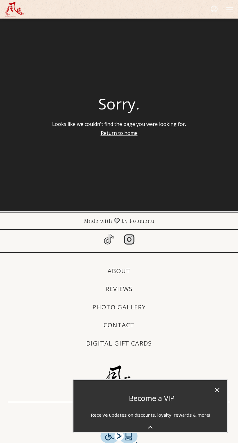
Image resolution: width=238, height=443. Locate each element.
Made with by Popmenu (79, 221)
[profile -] (214, 9)
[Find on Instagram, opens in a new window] (129, 241)
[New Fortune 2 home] (32, 9)
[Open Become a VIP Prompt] (150, 427)
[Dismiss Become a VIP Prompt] (217, 390)
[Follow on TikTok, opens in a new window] (108, 241)
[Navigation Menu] (229, 9)
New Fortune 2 (119, 379)
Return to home (119, 133)
